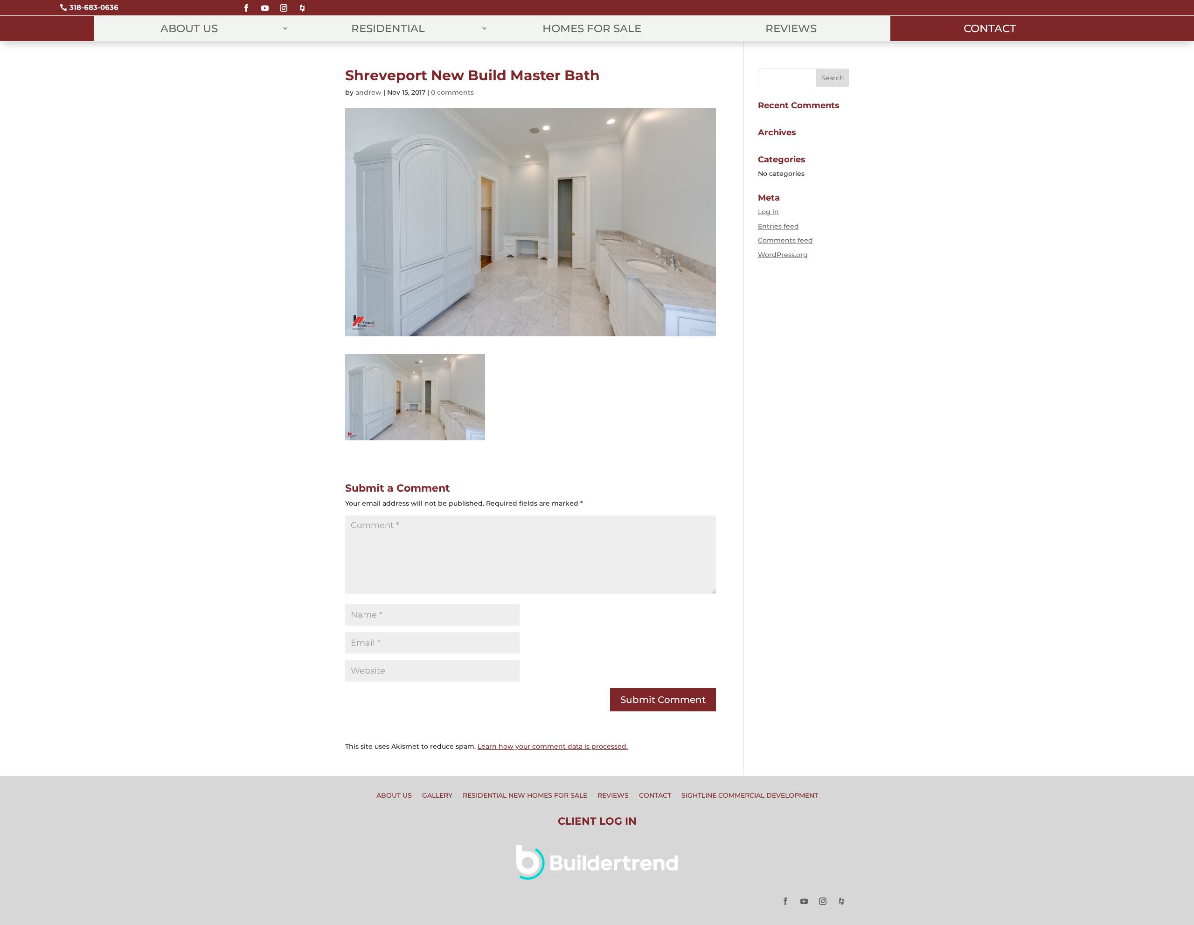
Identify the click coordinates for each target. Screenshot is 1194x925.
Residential (388, 28)
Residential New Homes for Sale (525, 796)
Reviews (791, 28)
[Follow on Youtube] (264, 3)
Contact (990, 28)
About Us (189, 28)
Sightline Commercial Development (749, 796)
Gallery (437, 796)
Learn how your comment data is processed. (553, 746)
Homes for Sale (591, 28)
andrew (368, 92)
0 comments (452, 92)
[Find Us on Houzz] (302, 3)
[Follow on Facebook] (246, 3)
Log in (768, 212)
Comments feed (785, 240)
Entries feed (778, 226)
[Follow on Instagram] (283, 3)
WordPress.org (783, 254)
